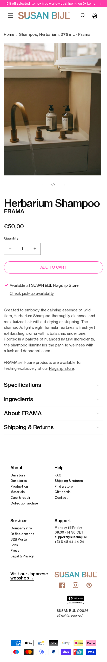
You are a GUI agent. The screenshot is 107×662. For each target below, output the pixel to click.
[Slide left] (42, 185)
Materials (17, 492)
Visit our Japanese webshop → (29, 576)
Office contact (22, 534)
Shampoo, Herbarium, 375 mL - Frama (54, 34)
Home (9, 34)
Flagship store (61, 368)
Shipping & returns (69, 481)
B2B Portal (18, 539)
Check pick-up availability (32, 293)
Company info (21, 528)
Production (19, 486)
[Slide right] (65, 185)
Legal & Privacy (22, 556)
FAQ (58, 475)
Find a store (64, 486)
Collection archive (24, 503)
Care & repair (20, 498)
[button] (10, 15)
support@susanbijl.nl (70, 537)
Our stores (18, 481)
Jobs (14, 545)
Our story (17, 475)
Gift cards (62, 492)
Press (14, 550)
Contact (61, 498)
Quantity (11, 238)
